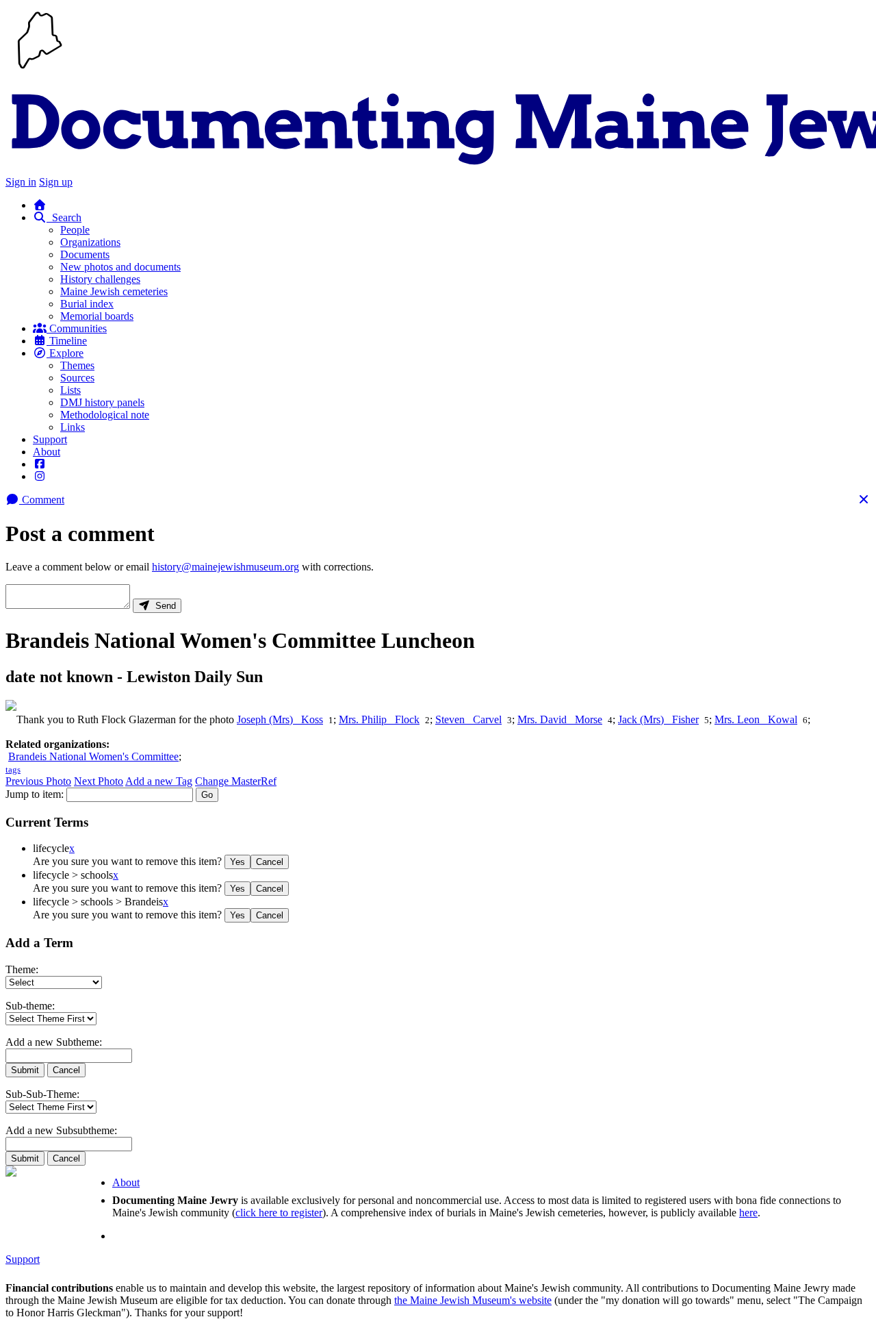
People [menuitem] (75, 230)
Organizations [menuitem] (90, 242)
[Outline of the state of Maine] (39, 70)
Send (163, 606)
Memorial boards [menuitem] (96, 316)
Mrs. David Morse (559, 719)
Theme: (21, 969)
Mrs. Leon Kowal (755, 719)
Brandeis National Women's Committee (93, 756)
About (46, 451)
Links (72, 427)
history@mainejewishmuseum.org (225, 567)
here (748, 1212)
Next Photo (98, 781)
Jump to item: (34, 794)
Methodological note (104, 415)
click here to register (278, 1212)
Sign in (20, 182)
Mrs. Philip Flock (379, 719)
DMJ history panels (102, 402)
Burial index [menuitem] (87, 304)
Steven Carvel (468, 719)
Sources (77, 378)
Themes (77, 365)
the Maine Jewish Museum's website (473, 1300)
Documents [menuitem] (85, 254)
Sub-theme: (30, 1006)
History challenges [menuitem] (100, 279)
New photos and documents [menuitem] (120, 267)
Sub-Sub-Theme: (42, 1094)
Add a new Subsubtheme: (61, 1130)
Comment (41, 499)
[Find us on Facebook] (40, 464)
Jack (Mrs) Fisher (658, 719)
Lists (70, 390)
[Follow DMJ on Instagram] (40, 476)
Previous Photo (38, 781)
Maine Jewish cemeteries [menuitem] (114, 291)
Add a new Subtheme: (53, 1042)
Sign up (56, 182)
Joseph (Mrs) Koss (280, 719)
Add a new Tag (158, 781)
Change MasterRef (235, 781)
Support (50, 439)
